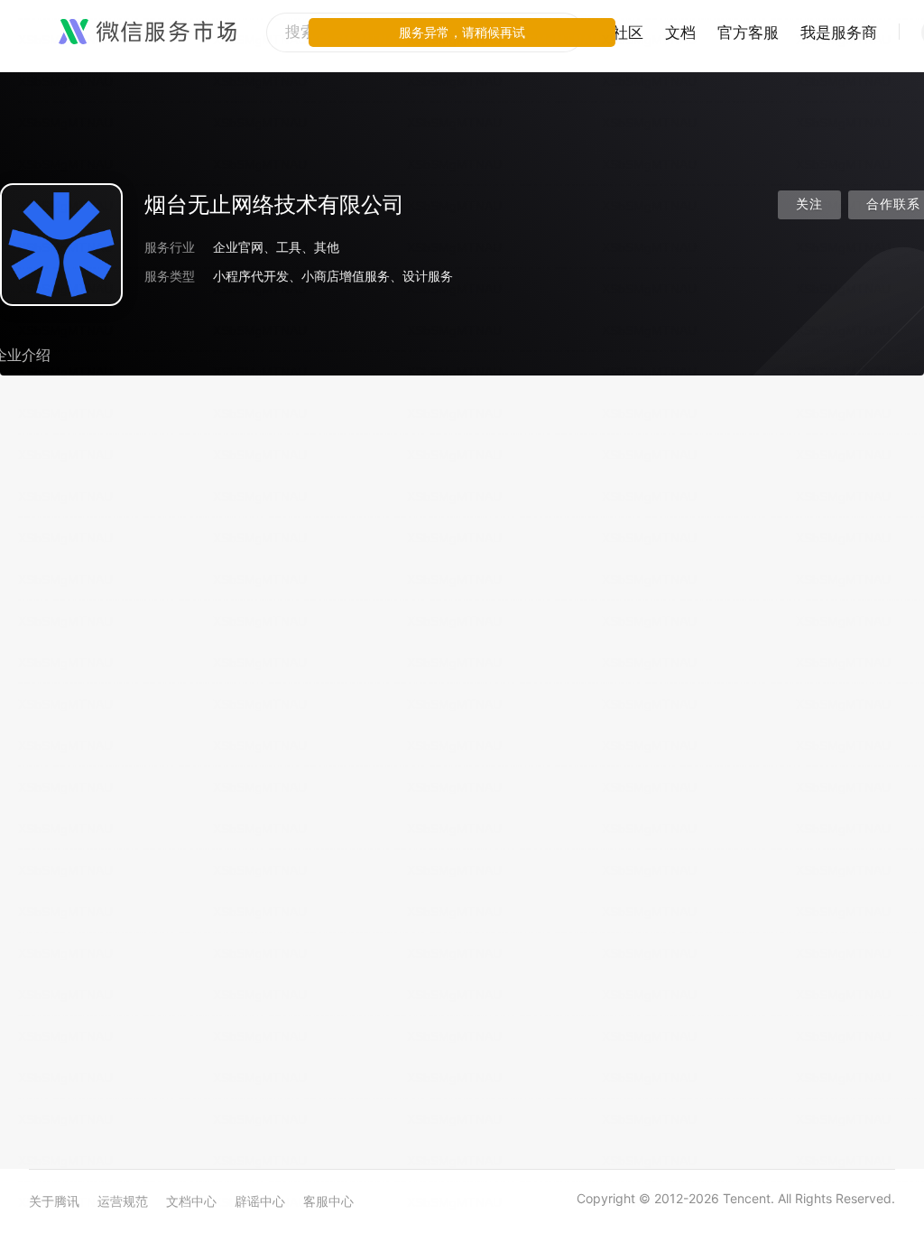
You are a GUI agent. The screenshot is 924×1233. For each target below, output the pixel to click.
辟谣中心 (260, 1201)
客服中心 (328, 1201)
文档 (680, 32)
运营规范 (122, 1201)
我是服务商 (838, 32)
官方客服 (748, 32)
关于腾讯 (54, 1201)
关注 (809, 204)
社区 (628, 32)
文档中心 (191, 1201)
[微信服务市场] (147, 32)
